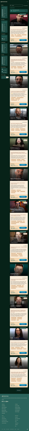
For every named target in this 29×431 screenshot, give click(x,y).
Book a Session (4, 408)
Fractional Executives (17, 408)
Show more (3, 31)
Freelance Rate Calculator (5, 421)
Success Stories (17, 405)
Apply (7, 77)
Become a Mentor (4, 410)
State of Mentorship (17, 418)
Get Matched (3, 405)
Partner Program (17, 411)
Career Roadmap (4, 418)
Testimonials (3, 413)
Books (16, 421)
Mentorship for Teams (4, 411)
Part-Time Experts (17, 410)
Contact (3, 399)
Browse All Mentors (4, 407)
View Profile (23, 104)
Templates (16, 424)
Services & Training (17, 407)
